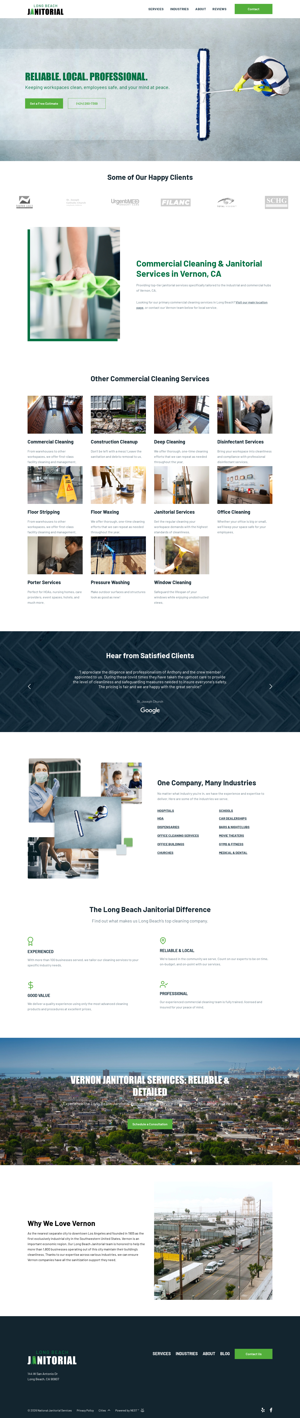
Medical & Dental (233, 853)
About (200, 9)
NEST (134, 1410)
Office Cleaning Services (178, 835)
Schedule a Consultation (150, 1124)
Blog (225, 1353)
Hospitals (165, 810)
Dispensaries (168, 827)
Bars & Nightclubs (234, 827)
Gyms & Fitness (231, 844)
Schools (226, 810)
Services (156, 9)
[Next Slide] (270, 685)
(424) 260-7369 (87, 103)
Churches (165, 853)
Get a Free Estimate (44, 103)
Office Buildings (170, 844)
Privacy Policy (85, 1410)
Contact (253, 9)
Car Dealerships (233, 818)
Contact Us (254, 1354)
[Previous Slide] (30, 685)
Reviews (219, 9)
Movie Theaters (231, 835)
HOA (160, 818)
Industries (179, 9)
